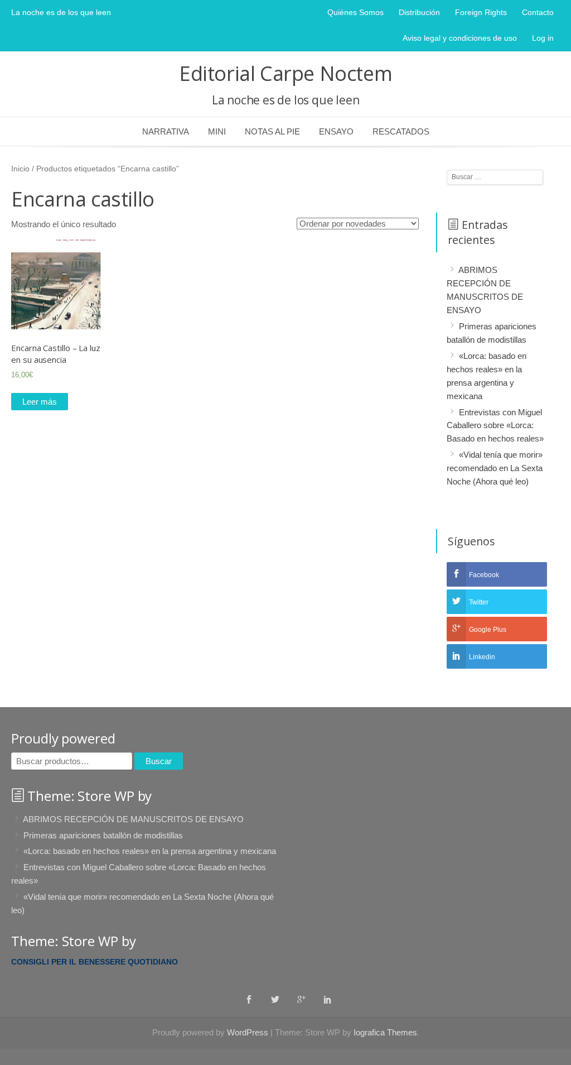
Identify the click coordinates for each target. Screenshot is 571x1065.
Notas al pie (272, 131)
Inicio (20, 169)
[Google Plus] (301, 999)
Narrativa (165, 131)
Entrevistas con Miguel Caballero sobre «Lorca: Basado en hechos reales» (495, 425)
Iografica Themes (385, 1032)
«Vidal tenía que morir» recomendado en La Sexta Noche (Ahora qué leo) (495, 468)
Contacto (538, 12)
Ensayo (336, 131)
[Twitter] (275, 999)
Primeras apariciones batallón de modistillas (103, 834)
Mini (217, 131)
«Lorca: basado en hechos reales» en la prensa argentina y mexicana (149, 851)
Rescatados (400, 131)
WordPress (247, 1032)
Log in (543, 37)
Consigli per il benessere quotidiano (94, 961)
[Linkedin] (327, 999)
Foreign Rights (481, 12)
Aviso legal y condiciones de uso (460, 37)
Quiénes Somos (355, 12)
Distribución (419, 12)
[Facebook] (249, 999)
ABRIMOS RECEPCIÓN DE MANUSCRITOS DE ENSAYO (133, 819)
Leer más (39, 401)
